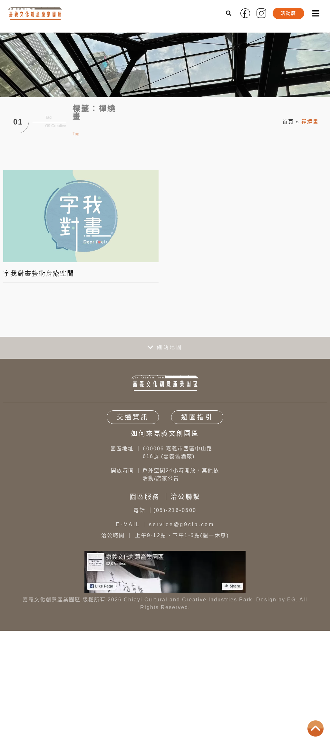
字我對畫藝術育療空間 (38, 273)
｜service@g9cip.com (165, 524)
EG (291, 599)
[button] (229, 13)
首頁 (288, 122)
